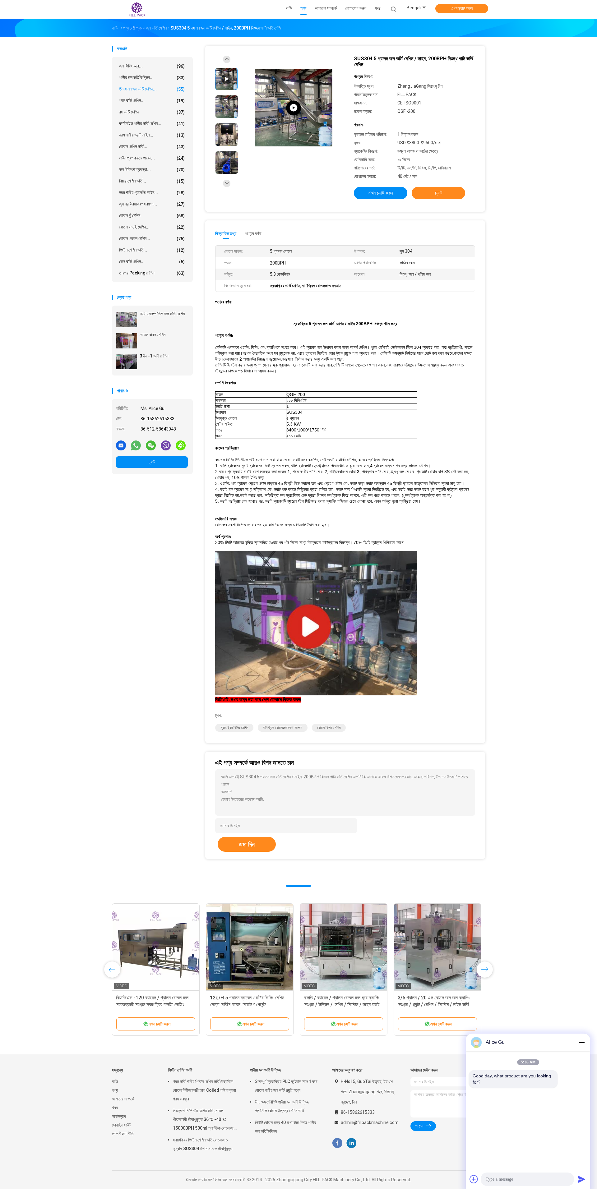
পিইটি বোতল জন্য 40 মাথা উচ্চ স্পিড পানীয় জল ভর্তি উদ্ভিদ (285, 1127)
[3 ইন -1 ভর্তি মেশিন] (126, 361)
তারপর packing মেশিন (152, 273)
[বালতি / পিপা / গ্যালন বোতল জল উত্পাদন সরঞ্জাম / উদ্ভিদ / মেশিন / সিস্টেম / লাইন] (155, 947)
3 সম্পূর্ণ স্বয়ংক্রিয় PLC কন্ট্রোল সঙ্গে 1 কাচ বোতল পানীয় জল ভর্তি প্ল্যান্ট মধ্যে (286, 1086)
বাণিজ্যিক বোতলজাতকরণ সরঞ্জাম (282, 728)
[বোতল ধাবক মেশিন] (126, 340)
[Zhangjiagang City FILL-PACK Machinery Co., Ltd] (136, 9)
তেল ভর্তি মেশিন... (152, 261)
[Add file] (474, 1179)
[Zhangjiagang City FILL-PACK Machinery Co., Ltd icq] (181, 445)
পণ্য (115, 1090)
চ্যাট (152, 461)
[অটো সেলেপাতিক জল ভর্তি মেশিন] (126, 319)
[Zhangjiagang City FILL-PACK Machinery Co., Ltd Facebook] (337, 1143)
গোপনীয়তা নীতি (123, 1133)
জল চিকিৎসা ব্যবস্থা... (152, 169)
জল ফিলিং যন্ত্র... (152, 66)
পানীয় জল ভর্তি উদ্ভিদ (265, 1069)
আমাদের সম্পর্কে (123, 1098)
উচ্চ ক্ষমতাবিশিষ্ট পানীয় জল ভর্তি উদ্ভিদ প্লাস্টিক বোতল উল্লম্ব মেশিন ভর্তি (282, 1106)
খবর (115, 1107)
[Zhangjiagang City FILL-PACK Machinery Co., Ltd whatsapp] (136, 445)
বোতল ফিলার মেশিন (328, 728)
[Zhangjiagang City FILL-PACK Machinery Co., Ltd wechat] (151, 445)
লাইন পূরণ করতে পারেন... (152, 158)
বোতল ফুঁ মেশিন (152, 215)
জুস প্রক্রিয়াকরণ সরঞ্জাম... (152, 204)
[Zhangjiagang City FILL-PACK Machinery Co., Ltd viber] (166, 445)
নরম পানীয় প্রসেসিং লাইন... (152, 192)
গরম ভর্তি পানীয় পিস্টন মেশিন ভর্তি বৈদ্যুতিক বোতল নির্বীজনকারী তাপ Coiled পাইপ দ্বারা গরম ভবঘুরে (204, 1090)
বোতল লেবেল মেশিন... (152, 238)
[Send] (581, 1179)
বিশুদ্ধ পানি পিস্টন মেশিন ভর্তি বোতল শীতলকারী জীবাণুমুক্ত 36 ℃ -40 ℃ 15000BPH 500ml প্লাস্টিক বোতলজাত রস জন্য (204, 1120)
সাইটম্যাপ (119, 1116)
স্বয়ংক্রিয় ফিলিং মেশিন (234, 728)
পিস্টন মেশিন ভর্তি (180, 1069)
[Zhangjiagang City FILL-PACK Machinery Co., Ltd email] (121, 445)
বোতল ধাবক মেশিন (152, 334)
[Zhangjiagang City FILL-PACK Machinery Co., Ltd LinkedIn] (351, 1143)
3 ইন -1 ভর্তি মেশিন (154, 355)
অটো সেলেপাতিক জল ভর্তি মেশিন (162, 313)
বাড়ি (115, 1081)
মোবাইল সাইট (121, 1124)
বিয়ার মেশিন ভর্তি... (152, 181)
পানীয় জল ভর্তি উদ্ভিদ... (152, 77)
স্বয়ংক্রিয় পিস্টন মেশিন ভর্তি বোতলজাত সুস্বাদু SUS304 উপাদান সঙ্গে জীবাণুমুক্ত (203, 1144)
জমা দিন (247, 844)
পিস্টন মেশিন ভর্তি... (152, 250)
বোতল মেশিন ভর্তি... (152, 146)
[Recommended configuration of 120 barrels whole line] (293, 108)
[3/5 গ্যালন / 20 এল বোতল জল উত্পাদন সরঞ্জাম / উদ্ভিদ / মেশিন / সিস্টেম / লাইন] (437, 947)
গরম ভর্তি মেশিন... (152, 100)
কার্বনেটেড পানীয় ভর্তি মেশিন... (152, 123)
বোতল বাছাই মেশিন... (152, 227)
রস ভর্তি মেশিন (152, 112)
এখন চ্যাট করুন (462, 8)
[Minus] (581, 1042)
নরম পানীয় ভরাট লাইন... (152, 135)
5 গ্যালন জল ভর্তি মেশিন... (152, 89)
